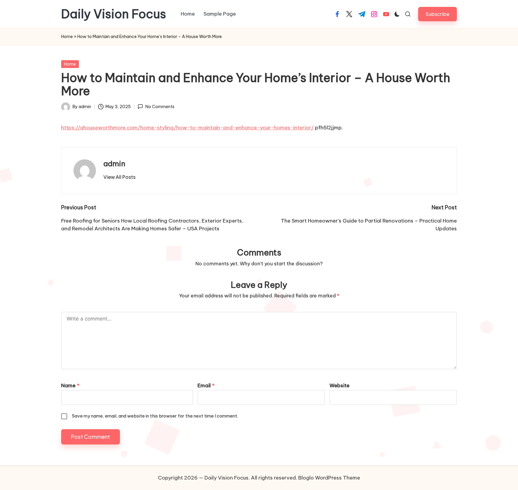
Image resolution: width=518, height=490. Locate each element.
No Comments (159, 106)
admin (114, 163)
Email (206, 385)
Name (70, 385)
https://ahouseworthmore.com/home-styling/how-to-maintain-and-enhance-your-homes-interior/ (187, 127)
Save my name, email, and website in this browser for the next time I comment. (155, 416)
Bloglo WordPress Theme (329, 477)
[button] (437, 14)
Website (339, 385)
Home (67, 36)
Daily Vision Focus (113, 14)
